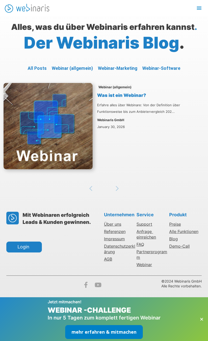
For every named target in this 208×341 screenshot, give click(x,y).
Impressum (114, 238)
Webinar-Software (161, 68)
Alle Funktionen (183, 231)
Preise (175, 224)
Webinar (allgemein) (72, 68)
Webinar (144, 264)
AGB (108, 259)
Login (24, 246)
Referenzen (115, 231)
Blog (173, 238)
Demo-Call (179, 246)
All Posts (37, 68)
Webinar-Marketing (117, 68)
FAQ (140, 244)
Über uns (112, 224)
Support (144, 224)
